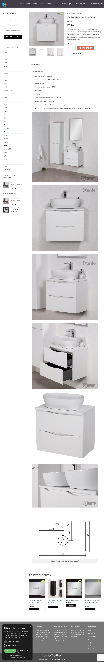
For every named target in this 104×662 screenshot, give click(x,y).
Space (5, 152)
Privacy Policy (92, 637)
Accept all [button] (10, 650)
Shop (28, 4)
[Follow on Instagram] (47, 655)
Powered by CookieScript (17, 658)
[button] (96, 4)
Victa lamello (7, 169)
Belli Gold (6, 63)
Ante (5, 56)
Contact (49, 4)
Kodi (5, 114)
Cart (89, 646)
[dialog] (17, 642)
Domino (6, 87)
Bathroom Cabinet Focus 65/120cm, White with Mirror (92, 602)
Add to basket (85, 48)
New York (6, 142)
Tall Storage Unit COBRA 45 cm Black (55, 601)
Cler (5, 76)
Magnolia (6, 125)
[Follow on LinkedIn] (56, 655)
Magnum (6, 128)
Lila (5, 121)
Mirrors (6, 138)
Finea (5, 97)
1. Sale (5, 52)
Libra (5, 118)
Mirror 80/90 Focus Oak (74, 600)
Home (22, 4)
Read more (18, 637)
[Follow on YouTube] (60, 655)
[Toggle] (22, 101)
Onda (5, 145)
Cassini (6, 73)
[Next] (60, 28)
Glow (5, 107)
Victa (5, 166)
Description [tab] (35, 65)
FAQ (89, 643)
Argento (6, 59)
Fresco (5, 104)
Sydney (6, 156)
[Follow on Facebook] (43, 655)
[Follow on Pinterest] (53, 655)
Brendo (6, 70)
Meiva (5, 132)
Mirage (6, 135)
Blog (41, 4)
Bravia (5, 66)
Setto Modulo (7, 149)
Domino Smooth (8, 90)
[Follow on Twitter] (50, 655)
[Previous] (32, 28)
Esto (5, 94)
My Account (91, 633)
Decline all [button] (24, 650)
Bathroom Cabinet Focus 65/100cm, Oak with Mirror (37, 602)
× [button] (30, 626)
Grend (5, 111)
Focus (5, 101)
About (35, 4)
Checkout (91, 649)
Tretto (5, 159)
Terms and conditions (94, 640)
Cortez (6, 83)
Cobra (5, 80)
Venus (5, 163)
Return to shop (13, 36)
